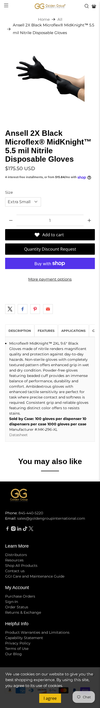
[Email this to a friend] (48, 309)
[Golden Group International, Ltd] (50, 6)
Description (19, 331)
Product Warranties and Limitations (37, 632)
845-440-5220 (30, 513)
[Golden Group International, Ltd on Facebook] (7, 529)
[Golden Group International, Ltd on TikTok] (25, 529)
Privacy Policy (18, 643)
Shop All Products (21, 565)
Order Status (16, 607)
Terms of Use (16, 648)
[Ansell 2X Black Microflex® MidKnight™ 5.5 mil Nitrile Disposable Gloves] (50, 79)
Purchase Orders (20, 596)
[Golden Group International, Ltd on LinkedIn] (19, 529)
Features (46, 331)
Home (44, 19)
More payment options (50, 279)
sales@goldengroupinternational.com (51, 518)
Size (9, 192)
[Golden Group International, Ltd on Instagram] (13, 529)
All (59, 19)
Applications (73, 331)
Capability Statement (24, 637)
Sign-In (11, 601)
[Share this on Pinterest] (35, 309)
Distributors (16, 554)
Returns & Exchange (23, 612)
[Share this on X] (10, 309)
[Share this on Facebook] (22, 309)
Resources (14, 560)
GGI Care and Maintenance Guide (34, 576)
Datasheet (18, 435)
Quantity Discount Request (50, 249)
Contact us (15, 571)
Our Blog (13, 654)
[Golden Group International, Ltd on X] (31, 529)
